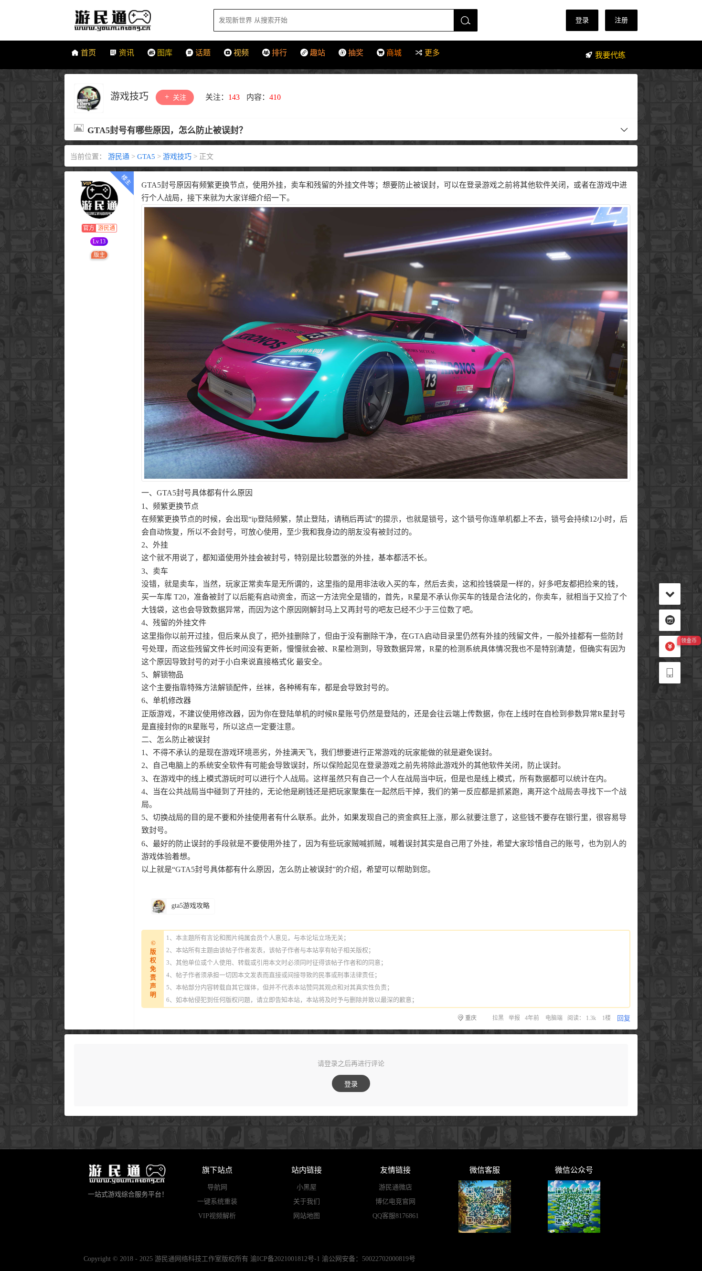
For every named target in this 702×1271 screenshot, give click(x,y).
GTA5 (146, 156)
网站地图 (306, 1215)
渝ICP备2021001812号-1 (285, 1258)
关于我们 (306, 1201)
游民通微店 (395, 1187)
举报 (514, 1018)
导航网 (217, 1187)
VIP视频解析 (217, 1215)
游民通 (130, 20)
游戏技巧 (130, 96)
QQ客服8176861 (395, 1215)
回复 (623, 1018)
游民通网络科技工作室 (188, 1258)
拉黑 (498, 1018)
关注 (178, 97)
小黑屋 (307, 1187)
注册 (621, 20)
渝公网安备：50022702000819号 (368, 1258)
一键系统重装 (217, 1201)
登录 (582, 20)
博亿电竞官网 (395, 1201)
